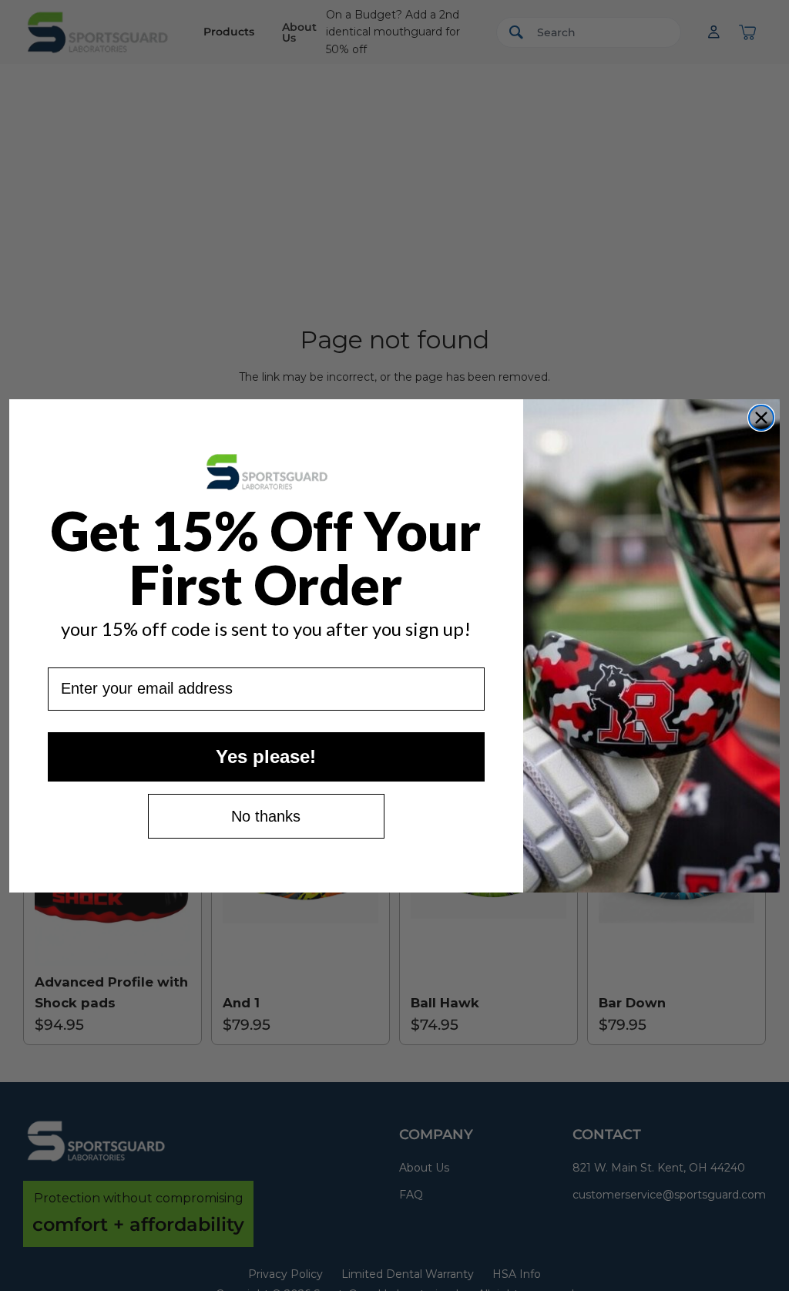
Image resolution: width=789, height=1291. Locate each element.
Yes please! (266, 756)
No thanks (265, 816)
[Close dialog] (761, 417)
